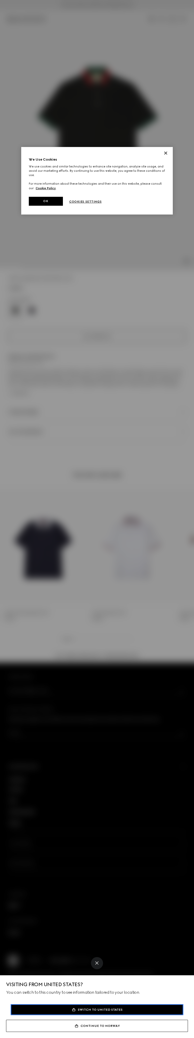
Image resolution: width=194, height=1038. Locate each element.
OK (45, 201)
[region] (97, 181)
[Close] (97, 963)
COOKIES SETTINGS (85, 201)
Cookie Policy (46, 188)
